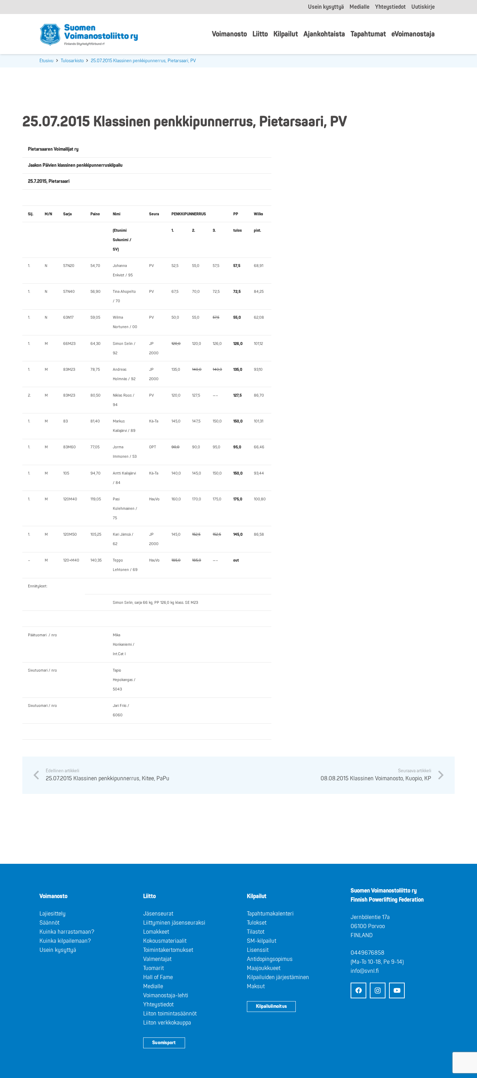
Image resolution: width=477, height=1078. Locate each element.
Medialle (153, 986)
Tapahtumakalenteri (270, 913)
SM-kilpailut (261, 941)
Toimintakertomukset (168, 950)
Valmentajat (157, 959)
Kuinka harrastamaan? (66, 931)
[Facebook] (358, 990)
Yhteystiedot (158, 1004)
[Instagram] (378, 990)
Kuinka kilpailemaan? (65, 941)
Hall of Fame (158, 977)
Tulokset (256, 922)
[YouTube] (397, 990)
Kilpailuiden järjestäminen (278, 977)
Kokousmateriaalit (164, 941)
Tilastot (255, 931)
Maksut (256, 986)
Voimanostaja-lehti (165, 995)
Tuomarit (153, 968)
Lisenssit (258, 950)
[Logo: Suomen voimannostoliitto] (88, 34)
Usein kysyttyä (57, 950)
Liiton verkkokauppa (167, 1022)
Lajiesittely (52, 913)
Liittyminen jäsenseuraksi (174, 922)
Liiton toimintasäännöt (170, 1013)
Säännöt (49, 922)
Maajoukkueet (263, 968)
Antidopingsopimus (270, 959)
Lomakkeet (156, 931)
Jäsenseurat (158, 913)
